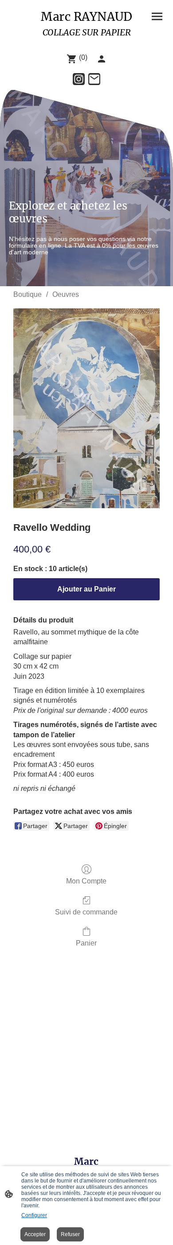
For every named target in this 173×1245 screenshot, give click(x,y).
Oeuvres (65, 294)
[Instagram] (79, 79)
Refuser (70, 1234)
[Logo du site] (86, 42)
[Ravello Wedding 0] (86, 408)
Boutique (27, 294)
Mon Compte (86, 881)
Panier (86, 943)
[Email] (94, 79)
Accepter (35, 1234)
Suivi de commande (86, 912)
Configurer (34, 1215)
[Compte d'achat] (101, 59)
